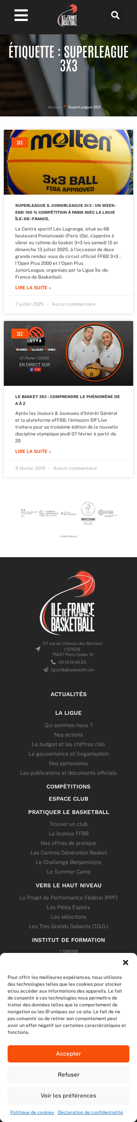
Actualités (69, 694)
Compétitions (68, 786)
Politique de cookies (32, 1112)
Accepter (68, 1053)
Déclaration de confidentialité (90, 1112)
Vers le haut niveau (69, 885)
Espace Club (68, 798)
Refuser (69, 1074)
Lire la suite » (33, 287)
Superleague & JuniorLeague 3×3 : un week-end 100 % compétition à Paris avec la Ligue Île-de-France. (65, 212)
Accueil (54, 107)
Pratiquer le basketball (68, 812)
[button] (125, 962)
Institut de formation (68, 940)
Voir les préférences (68, 1095)
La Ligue (68, 712)
